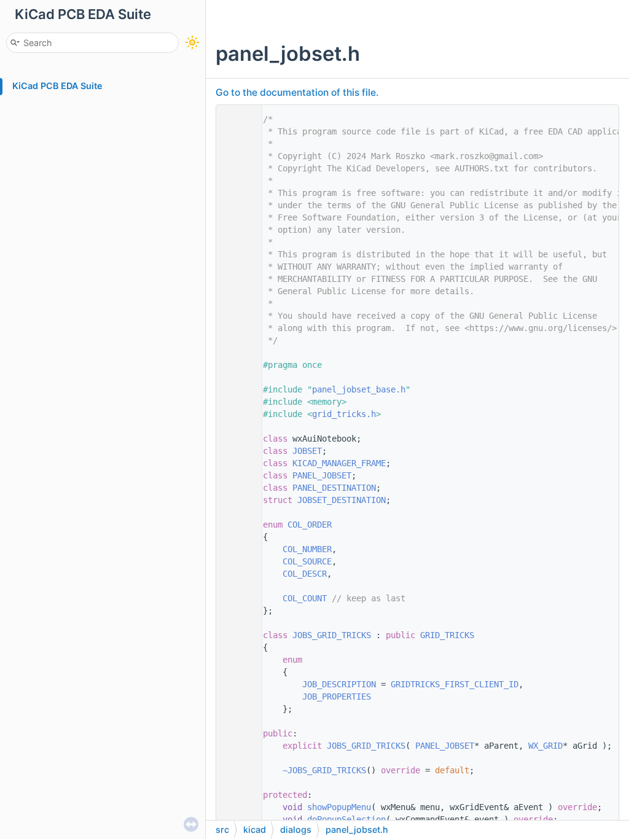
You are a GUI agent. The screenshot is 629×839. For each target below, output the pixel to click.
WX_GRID (545, 746)
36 (236, 549)
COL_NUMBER (307, 549)
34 (236, 524)
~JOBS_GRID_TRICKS (324, 770)
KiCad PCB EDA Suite (57, 85)
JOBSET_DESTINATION (341, 500)
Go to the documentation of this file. (297, 92)
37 (236, 561)
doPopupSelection (346, 819)
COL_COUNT (305, 598)
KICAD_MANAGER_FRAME (339, 463)
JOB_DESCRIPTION (339, 684)
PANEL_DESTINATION (334, 488)
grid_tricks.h (344, 414)
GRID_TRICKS (447, 635)
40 (236, 598)
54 (236, 770)
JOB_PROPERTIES (336, 696)
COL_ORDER (309, 524)
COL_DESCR (305, 574)
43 (236, 635)
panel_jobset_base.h (358, 389)
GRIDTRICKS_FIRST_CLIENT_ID (454, 684)
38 (236, 574)
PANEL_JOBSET (321, 475)
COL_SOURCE (307, 561)
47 (236, 684)
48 (236, 696)
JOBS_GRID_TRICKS (331, 635)
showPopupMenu (339, 807)
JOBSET (307, 451)
